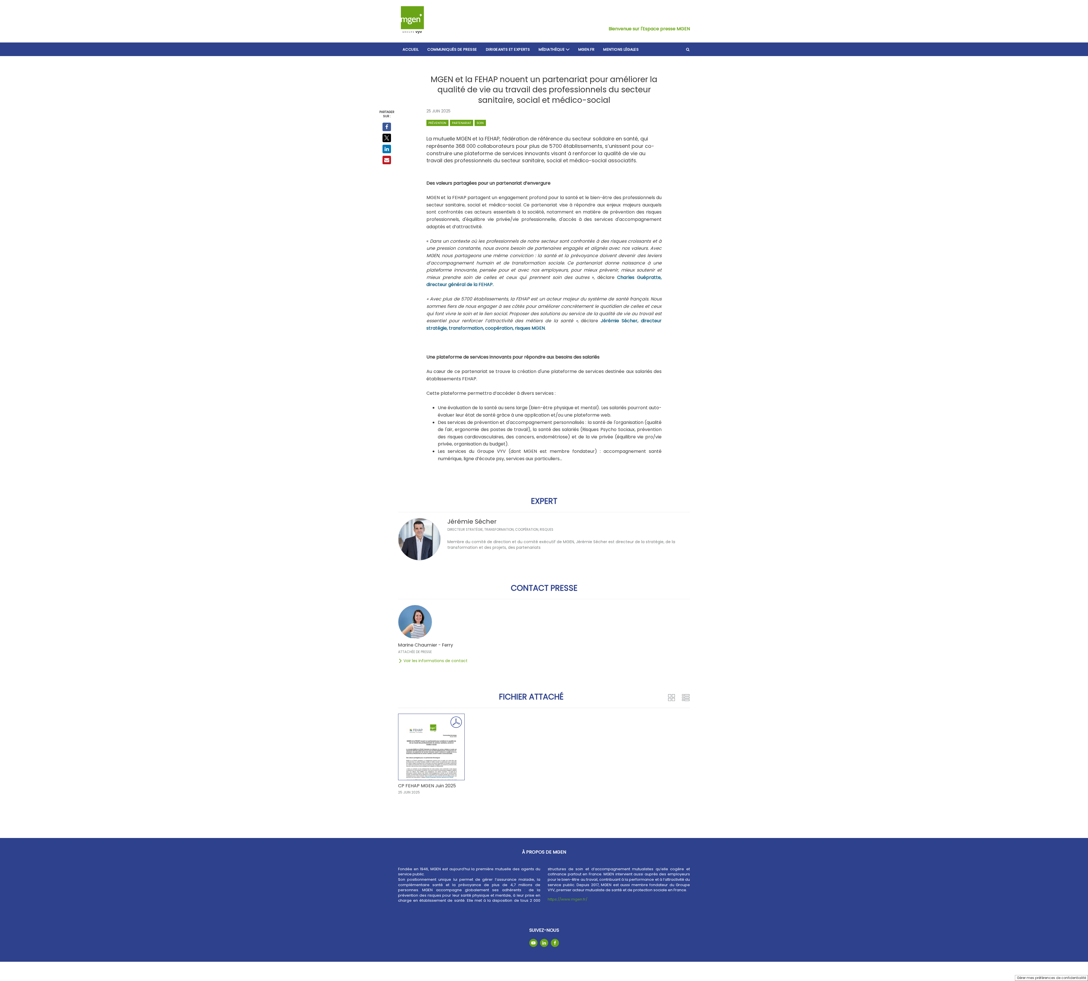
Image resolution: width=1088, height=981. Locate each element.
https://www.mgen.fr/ (567, 899)
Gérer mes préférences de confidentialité (1051, 978)
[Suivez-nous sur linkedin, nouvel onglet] (544, 943)
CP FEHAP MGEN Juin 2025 (427, 785)
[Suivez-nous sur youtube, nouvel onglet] (533, 943)
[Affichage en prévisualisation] (671, 697)
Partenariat (461, 123)
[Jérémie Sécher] (419, 539)
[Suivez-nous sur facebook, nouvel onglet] (555, 943)
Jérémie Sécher (472, 521)
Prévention (437, 123)
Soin (480, 123)
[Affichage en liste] (686, 697)
